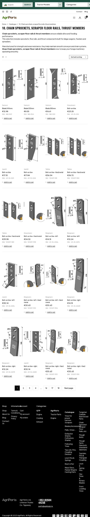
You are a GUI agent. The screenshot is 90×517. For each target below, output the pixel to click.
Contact (79, 11)
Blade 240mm (7, 108)
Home (4, 24)
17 (52, 388)
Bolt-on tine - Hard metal (54, 172)
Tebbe (48, 169)
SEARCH (27, 5)
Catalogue (12, 24)
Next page (68, 388)
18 (58, 388)
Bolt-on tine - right (73, 300)
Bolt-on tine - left (52, 236)
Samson (5, 105)
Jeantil (4, 169)
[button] (7, 118)
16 (46, 388)
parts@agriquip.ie (45, 506)
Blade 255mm (29, 108)
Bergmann (49, 233)
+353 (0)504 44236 (44, 501)
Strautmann (71, 105)
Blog (86, 11)
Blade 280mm (51, 108)
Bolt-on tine (71, 108)
